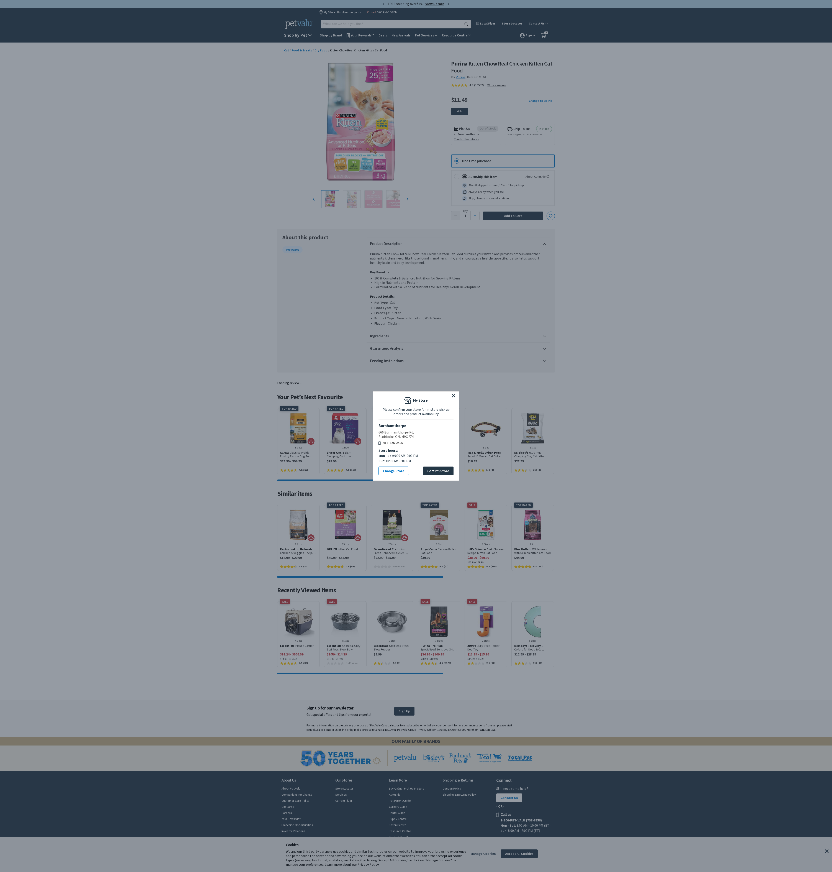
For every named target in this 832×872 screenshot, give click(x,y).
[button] (453, 395)
